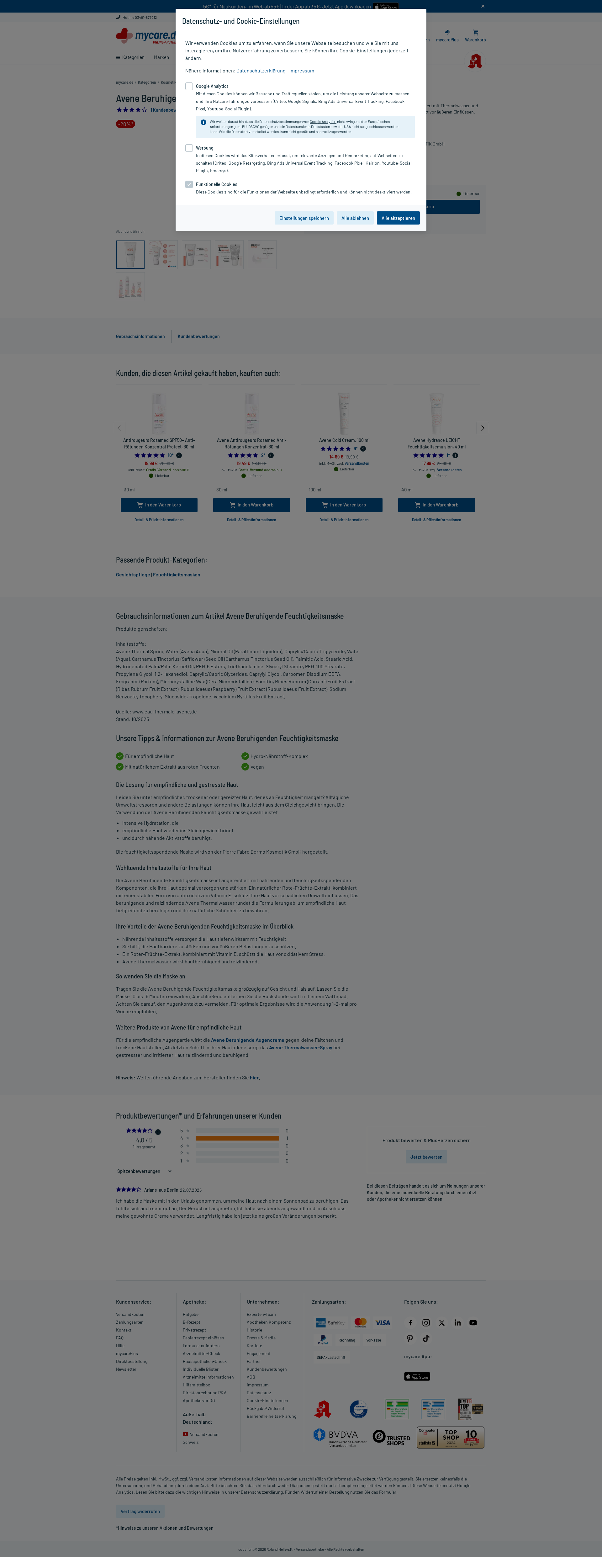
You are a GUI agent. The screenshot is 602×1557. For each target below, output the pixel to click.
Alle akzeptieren (398, 218)
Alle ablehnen (355, 218)
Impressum (301, 70)
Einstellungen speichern (304, 218)
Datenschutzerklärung (261, 70)
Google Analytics (323, 121)
